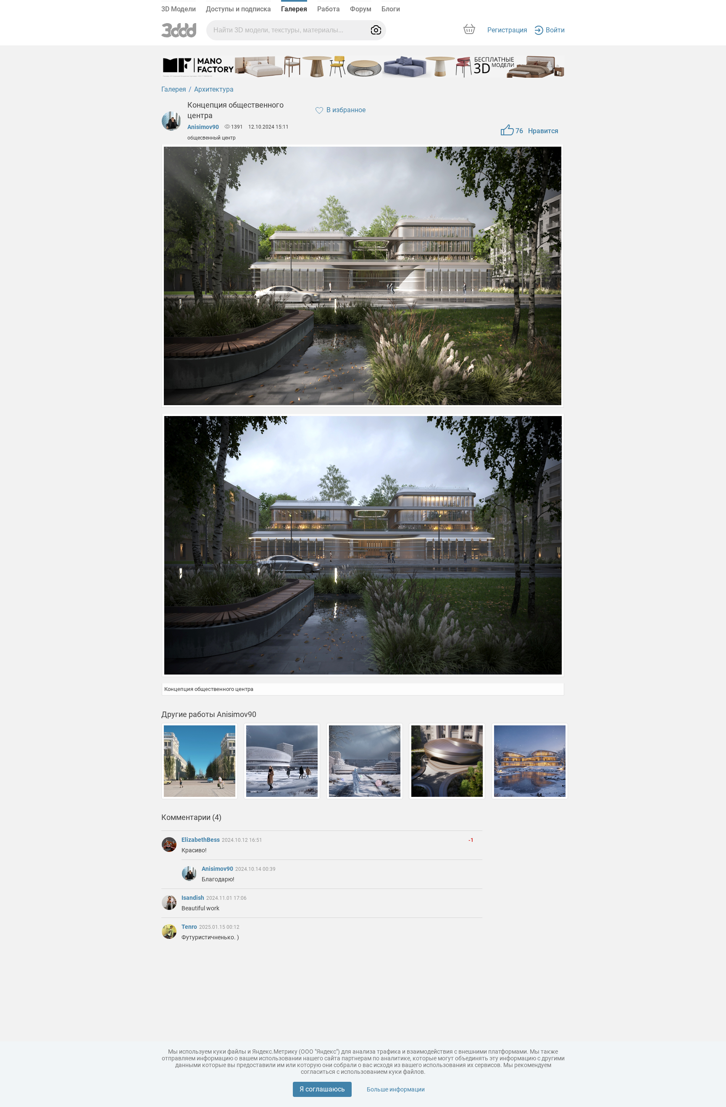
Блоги (390, 9)
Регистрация (507, 30)
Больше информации (396, 1089)
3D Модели (178, 9)
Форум (360, 9)
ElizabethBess (201, 839)
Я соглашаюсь (322, 1089)
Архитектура (214, 89)
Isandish (193, 897)
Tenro (190, 926)
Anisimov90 (203, 127)
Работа (328, 9)
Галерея (294, 9)
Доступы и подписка (238, 9)
